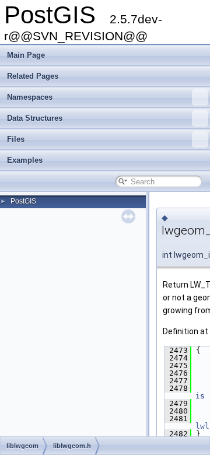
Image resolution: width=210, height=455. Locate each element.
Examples (25, 160)
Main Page (26, 55)
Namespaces (29, 97)
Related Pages (32, 76)
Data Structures (34, 118)
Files (15, 139)
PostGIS (23, 201)
